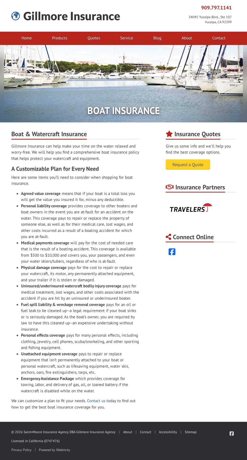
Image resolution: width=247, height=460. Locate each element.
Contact (219, 38)
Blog (157, 38)
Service (126, 38)
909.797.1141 (216, 7)
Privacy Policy (21, 449)
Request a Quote (187, 164)
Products (59, 38)
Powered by (54, 449)
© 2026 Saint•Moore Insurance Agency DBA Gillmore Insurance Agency (63, 432)
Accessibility (168, 432)
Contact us (96, 400)
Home (26, 38)
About (187, 38)
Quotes (94, 38)
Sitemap (191, 432)
